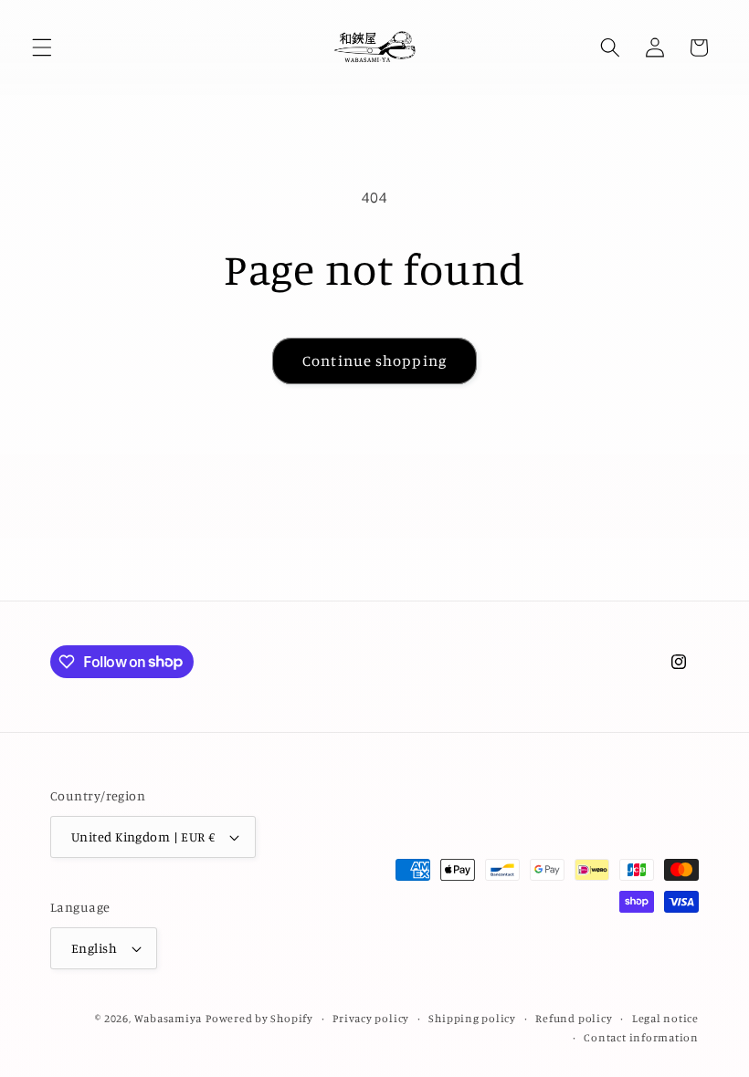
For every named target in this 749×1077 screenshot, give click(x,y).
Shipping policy (472, 1018)
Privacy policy (370, 1018)
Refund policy (573, 1018)
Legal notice (665, 1018)
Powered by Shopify (259, 1018)
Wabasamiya (168, 1018)
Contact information (641, 1037)
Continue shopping (374, 360)
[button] (42, 47)
